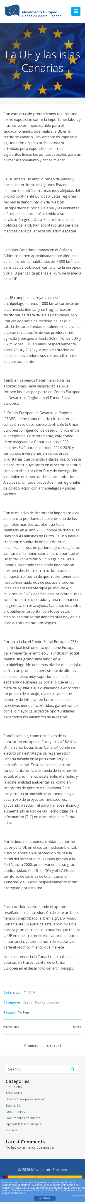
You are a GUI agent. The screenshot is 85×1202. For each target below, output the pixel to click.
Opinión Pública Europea (41, 1002)
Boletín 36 (13, 1105)
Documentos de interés (23, 1118)
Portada (11, 1130)
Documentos (15, 1111)
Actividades (14, 1093)
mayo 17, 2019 (24, 992)
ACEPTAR (45, 1198)
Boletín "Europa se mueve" (25, 1099)
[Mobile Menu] (75, 11)
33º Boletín (14, 1087)
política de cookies (41, 1190)
